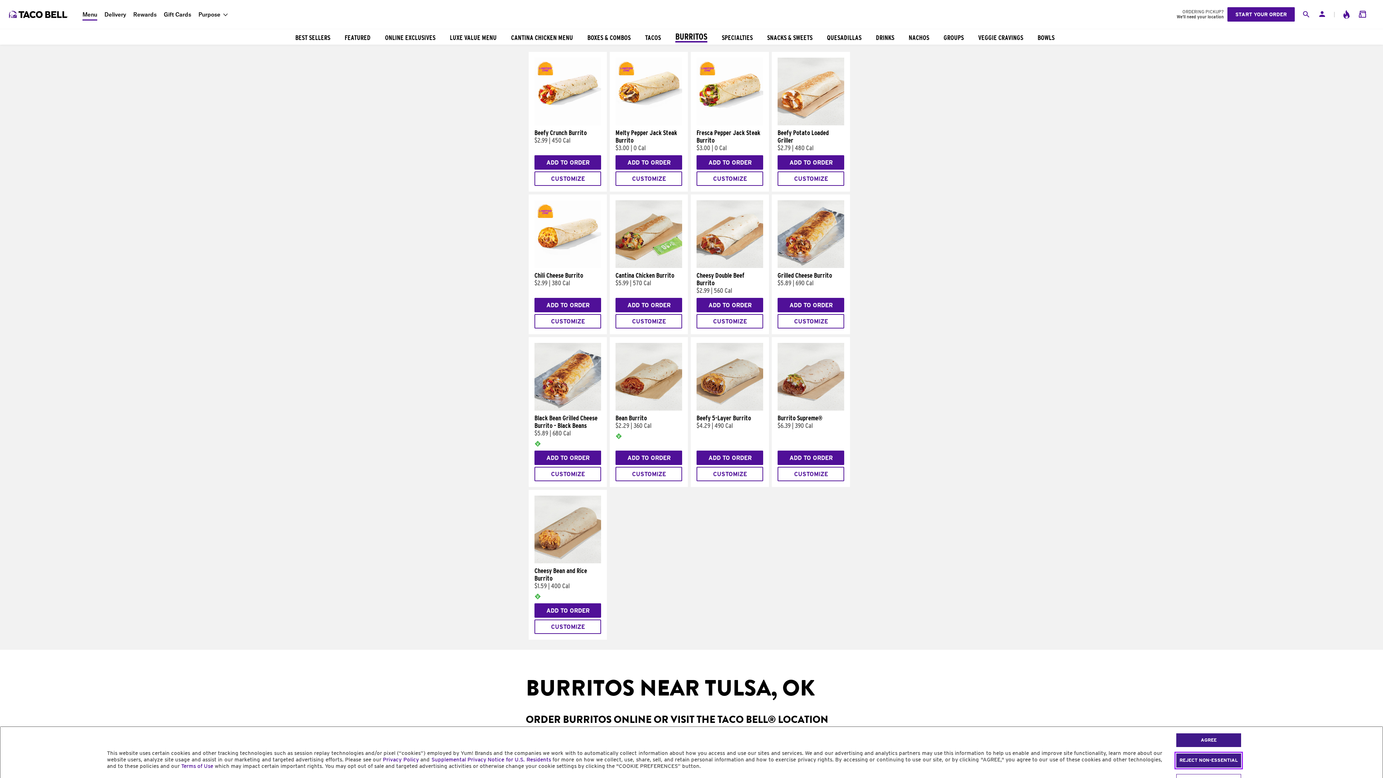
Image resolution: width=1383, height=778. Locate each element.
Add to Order (568, 162)
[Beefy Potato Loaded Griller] (811, 123)
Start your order (1261, 14)
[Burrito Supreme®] (811, 409)
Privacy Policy (401, 759)
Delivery (115, 14)
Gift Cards (177, 14)
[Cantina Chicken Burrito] (649, 266)
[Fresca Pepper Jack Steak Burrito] (730, 123)
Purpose (209, 14)
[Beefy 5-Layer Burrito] (730, 409)
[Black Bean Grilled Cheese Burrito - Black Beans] (567, 409)
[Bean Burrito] (649, 409)
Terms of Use (197, 766)
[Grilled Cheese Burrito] (811, 266)
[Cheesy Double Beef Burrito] (730, 266)
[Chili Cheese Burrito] (567, 266)
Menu (89, 14)
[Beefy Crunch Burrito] (567, 123)
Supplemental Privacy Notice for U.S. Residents (491, 759)
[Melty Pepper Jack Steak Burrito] (649, 123)
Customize (568, 178)
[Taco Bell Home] (39, 14)
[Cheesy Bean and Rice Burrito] (567, 561)
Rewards (145, 14)
